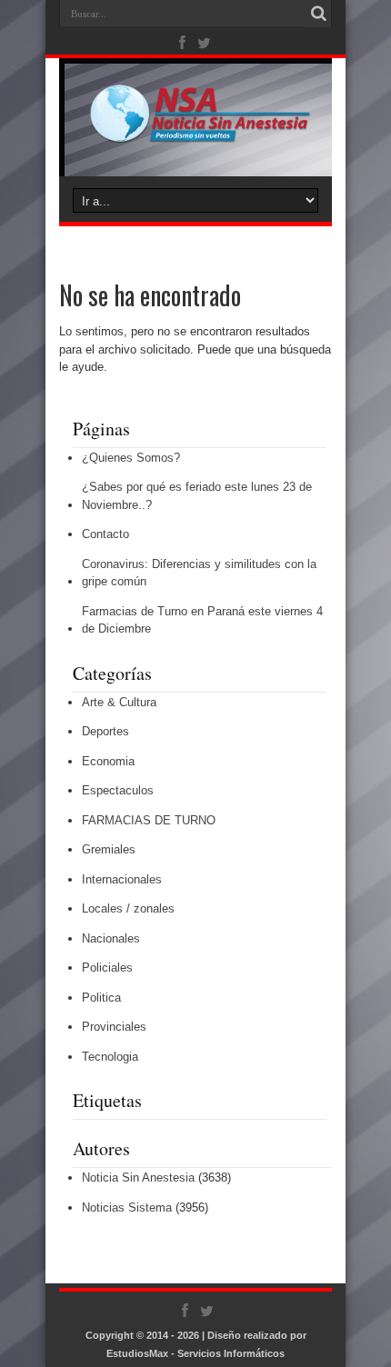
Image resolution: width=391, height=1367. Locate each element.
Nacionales (111, 938)
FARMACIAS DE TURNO (149, 820)
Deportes (105, 731)
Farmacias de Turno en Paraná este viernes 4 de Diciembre (202, 620)
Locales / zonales (128, 908)
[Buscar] (318, 13)
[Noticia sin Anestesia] (195, 131)
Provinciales (114, 1026)
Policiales (107, 967)
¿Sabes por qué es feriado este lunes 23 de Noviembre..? (197, 496)
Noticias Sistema (127, 1207)
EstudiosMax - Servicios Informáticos (195, 1353)
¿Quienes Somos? (131, 457)
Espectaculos (118, 790)
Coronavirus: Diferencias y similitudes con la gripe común (199, 573)
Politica (101, 997)
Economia (108, 761)
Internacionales (122, 879)
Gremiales (108, 849)
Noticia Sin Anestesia (138, 1177)
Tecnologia (110, 1056)
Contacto (105, 534)
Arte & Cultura (119, 702)
